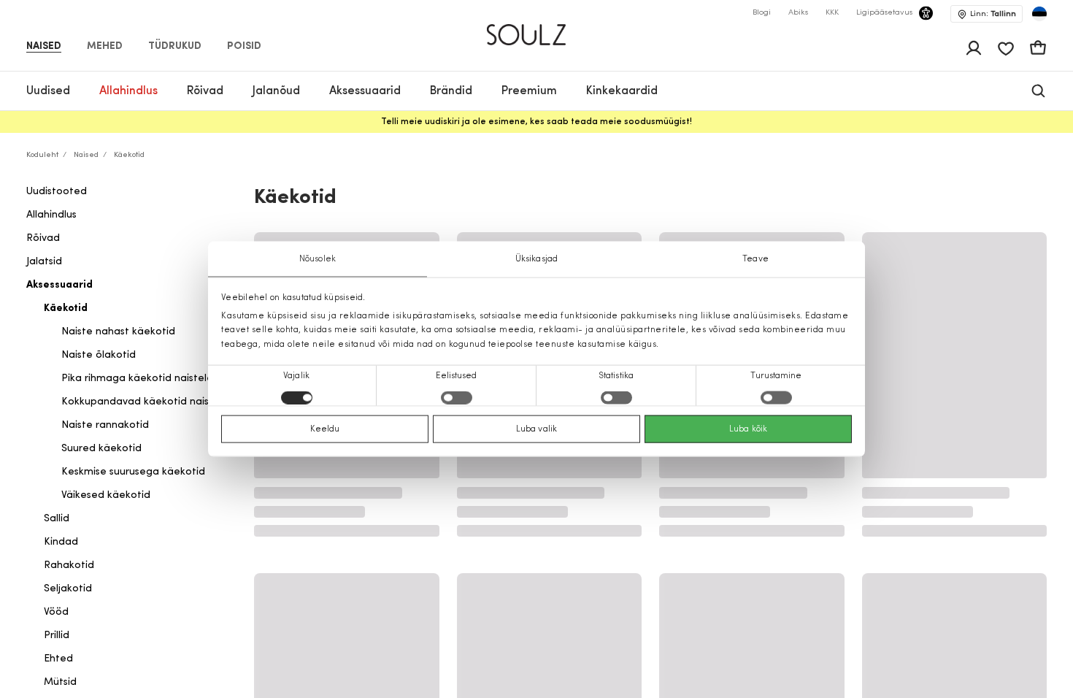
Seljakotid (68, 588)
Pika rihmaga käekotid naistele (137, 378)
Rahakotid (69, 565)
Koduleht (42, 155)
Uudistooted (56, 191)
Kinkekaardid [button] (622, 91)
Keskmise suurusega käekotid (133, 472)
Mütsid (60, 682)
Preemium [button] (529, 91)
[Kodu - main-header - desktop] (537, 28)
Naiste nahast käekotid (118, 331)
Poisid (244, 47)
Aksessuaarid (59, 285)
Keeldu (325, 428)
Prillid (56, 635)
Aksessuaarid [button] (365, 91)
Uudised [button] (48, 91)
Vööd (56, 612)
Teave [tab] (755, 259)
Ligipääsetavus (884, 13)
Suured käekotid (101, 448)
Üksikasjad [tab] (536, 259)
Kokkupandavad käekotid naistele (144, 401)
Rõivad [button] (205, 91)
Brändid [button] (451, 91)
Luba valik (536, 428)
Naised (43, 47)
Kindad (61, 542)
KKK (832, 13)
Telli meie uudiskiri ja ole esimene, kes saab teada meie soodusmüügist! (536, 122)
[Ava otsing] (1038, 91)
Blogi (762, 13)
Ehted (58, 658)
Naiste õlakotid (98, 355)
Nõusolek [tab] (317, 259)
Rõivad (43, 238)
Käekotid (66, 308)
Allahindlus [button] (128, 91)
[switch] (456, 397)
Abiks (798, 13)
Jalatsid (44, 261)
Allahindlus (51, 215)
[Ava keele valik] (1039, 14)
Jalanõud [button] (276, 91)
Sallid (56, 518)
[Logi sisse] (973, 48)
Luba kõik (748, 428)
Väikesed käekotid (105, 495)
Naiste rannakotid (105, 425)
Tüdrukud (174, 47)
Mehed (105, 47)
